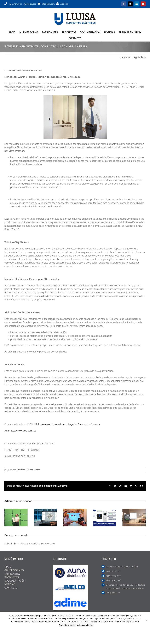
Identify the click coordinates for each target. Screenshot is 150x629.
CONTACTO (10, 587)
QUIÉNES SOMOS (14, 570)
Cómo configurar (85, 625)
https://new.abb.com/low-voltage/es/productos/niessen (68, 424)
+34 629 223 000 (29, 4)
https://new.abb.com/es (23, 430)
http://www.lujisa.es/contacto (38, 443)
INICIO (7, 566)
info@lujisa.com (48, 4)
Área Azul (64, 4)
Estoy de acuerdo (67, 625)
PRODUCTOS (11, 577)
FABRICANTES (12, 573)
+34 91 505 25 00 (15, 4)
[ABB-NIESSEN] (70, 566)
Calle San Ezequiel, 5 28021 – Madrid (122, 567)
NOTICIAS (9, 584)
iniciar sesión (18, 543)
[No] (146, 620)
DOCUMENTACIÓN (14, 580)
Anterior (126, 57)
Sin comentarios (33, 470)
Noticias (21, 470)
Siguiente (138, 57)
